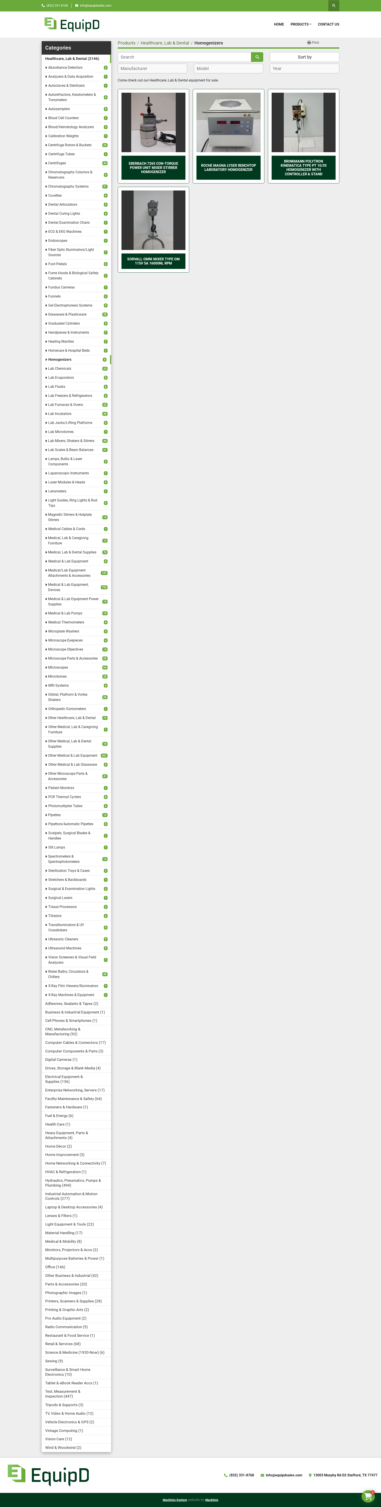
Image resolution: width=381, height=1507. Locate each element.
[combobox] (152, 68)
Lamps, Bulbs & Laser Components (65, 461)
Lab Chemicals (59, 368)
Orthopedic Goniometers (67, 709)
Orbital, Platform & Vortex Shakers (68, 697)
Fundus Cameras (61, 287)
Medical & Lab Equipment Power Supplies (73, 601)
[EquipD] (48, 1475)
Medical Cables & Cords (66, 529)
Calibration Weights (63, 136)
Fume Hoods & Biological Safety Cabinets (73, 275)
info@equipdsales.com (95, 5)
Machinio (211, 1500)
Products (300, 24)
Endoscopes (57, 241)
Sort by (305, 57)
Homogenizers (59, 359)
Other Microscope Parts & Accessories (68, 776)
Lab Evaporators (61, 377)
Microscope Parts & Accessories (73, 658)
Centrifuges (57, 163)
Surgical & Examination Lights (71, 889)
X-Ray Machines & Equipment (71, 995)
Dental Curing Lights (64, 213)
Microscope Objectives (65, 649)
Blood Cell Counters (63, 118)
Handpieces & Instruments (68, 332)
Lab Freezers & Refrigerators (70, 396)
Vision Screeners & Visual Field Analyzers (72, 960)
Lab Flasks (56, 387)
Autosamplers (59, 109)
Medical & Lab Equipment (68, 561)
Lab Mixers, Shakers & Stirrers (71, 441)
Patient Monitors (61, 788)
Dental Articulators (62, 204)
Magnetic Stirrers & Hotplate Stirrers (70, 517)
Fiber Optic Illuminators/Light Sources (71, 252)
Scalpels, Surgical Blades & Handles (69, 835)
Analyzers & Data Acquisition (70, 76)
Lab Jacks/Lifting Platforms (70, 423)
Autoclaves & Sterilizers (66, 85)
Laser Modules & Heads (66, 482)
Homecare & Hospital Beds (69, 350)
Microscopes (58, 667)
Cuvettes (55, 195)
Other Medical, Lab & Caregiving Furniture (73, 729)
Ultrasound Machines (64, 948)
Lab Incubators (59, 414)
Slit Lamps (56, 847)
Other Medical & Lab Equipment (72, 755)
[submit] (257, 57)
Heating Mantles (61, 341)
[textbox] (136, 68)
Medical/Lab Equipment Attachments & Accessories (69, 573)
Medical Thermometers (66, 622)
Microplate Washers (63, 631)
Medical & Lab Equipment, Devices (68, 587)
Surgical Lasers (60, 898)
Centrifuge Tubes (61, 154)
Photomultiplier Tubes (65, 806)
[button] (301, 24)
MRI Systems (58, 685)
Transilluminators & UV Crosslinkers (66, 927)
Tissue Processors (62, 907)
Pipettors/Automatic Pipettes (70, 824)
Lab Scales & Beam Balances (70, 450)
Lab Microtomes (61, 432)
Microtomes (57, 676)
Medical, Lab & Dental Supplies (72, 552)
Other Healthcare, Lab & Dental (72, 718)
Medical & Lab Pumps (65, 613)
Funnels (54, 296)
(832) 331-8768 (57, 5)
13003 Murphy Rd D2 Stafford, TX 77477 (345, 1475)
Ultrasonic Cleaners (63, 939)
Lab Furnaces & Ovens (65, 405)
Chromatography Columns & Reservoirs (70, 174)
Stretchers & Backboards (67, 880)
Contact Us (328, 24)
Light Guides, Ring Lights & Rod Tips (72, 503)
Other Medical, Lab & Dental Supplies (69, 744)
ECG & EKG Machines (65, 231)
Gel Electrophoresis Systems (70, 305)
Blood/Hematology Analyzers (71, 127)
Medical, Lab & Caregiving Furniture (68, 540)
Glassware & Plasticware (67, 314)
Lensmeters (57, 491)
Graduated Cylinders (64, 323)
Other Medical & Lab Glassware (72, 764)
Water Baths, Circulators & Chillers (68, 974)
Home (279, 24)
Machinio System (175, 1500)
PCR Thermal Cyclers (64, 797)
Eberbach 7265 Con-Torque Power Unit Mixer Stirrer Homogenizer (153, 167)
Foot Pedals (57, 264)
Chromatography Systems (68, 186)
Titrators (55, 916)
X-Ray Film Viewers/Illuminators (73, 986)
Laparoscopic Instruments (68, 473)
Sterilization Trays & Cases (69, 871)
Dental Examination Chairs (69, 222)
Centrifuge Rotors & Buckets (70, 145)
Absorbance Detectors (65, 67)
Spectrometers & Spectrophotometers (64, 859)
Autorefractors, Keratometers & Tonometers (72, 97)
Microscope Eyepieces (65, 640)
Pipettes (54, 815)
